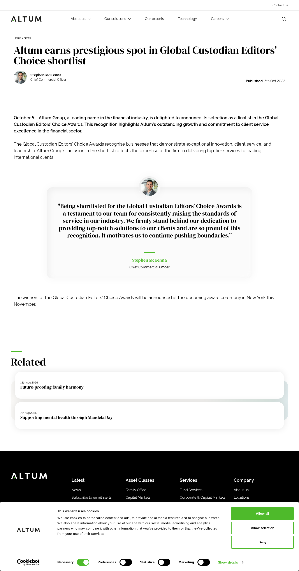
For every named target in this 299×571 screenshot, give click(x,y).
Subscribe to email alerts (92, 497)
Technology (187, 19)
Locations (242, 497)
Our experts (154, 19)
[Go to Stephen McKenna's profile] (20, 77)
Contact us (280, 5)
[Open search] (284, 19)
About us (78, 19)
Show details (228, 562)
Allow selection (262, 528)
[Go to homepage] (26, 19)
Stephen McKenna (45, 75)
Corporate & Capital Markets (202, 497)
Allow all (262, 513)
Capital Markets (138, 497)
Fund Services (191, 490)
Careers (217, 19)
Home (17, 37)
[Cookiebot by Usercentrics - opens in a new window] (28, 562)
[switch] (126, 562)
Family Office (136, 490)
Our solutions (115, 19)
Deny (262, 542)
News (27, 37)
